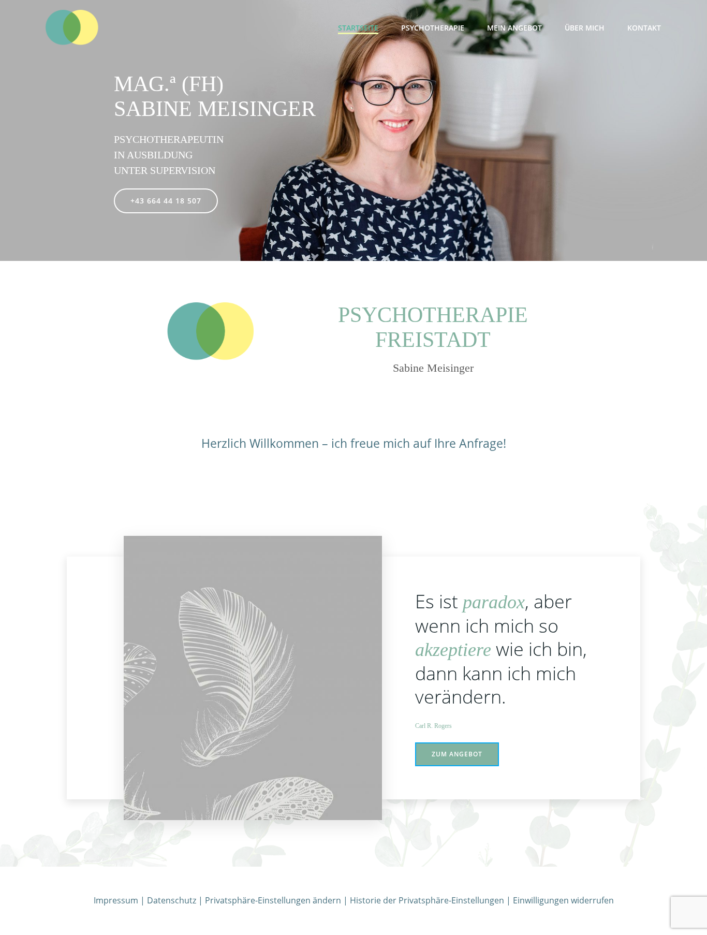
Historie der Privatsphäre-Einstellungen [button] (427, 900)
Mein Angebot (514, 28)
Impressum (116, 900)
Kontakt (644, 28)
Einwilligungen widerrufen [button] (563, 900)
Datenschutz (171, 900)
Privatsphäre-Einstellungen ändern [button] (273, 900)
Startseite (358, 28)
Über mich (585, 28)
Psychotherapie (432, 28)
